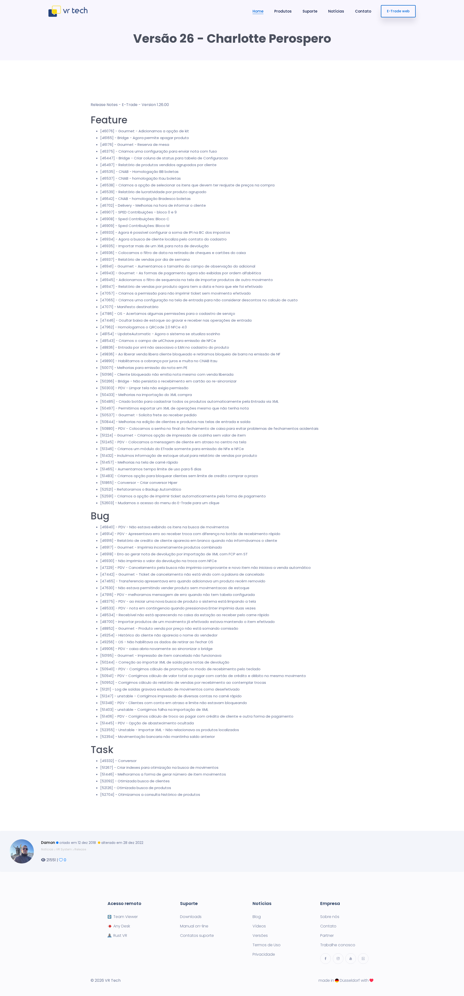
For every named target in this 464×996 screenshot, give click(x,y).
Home (258, 11)
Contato (363, 11)
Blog (257, 916)
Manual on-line (194, 926)
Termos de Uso (267, 945)
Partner (327, 935)
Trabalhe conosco (337, 945)
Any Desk (121, 926)
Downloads (191, 916)
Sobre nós (329, 916)
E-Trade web (398, 11)
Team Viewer (125, 916)
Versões (260, 935)
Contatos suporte (197, 935)
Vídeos (259, 926)
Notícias (336, 11)
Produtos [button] (283, 11)
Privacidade (264, 954)
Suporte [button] (310, 11)
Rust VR (120, 935)
